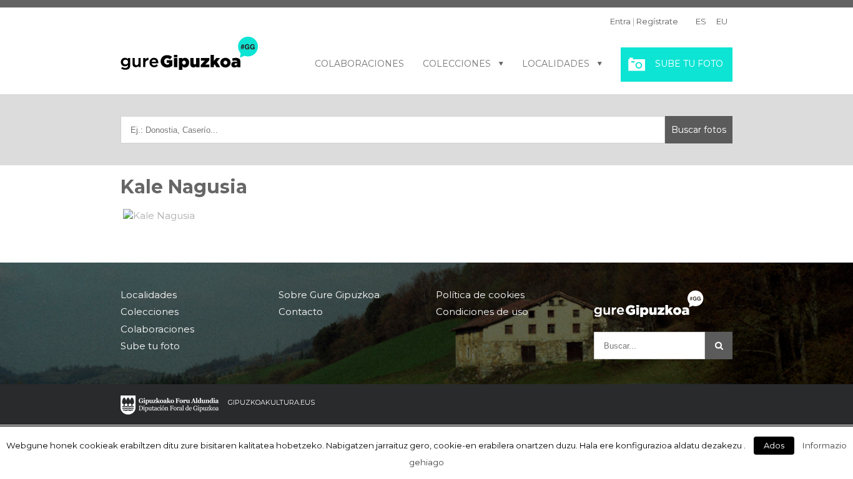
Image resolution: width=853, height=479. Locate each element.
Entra (620, 21)
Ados (774, 445)
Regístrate (657, 21)
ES (701, 21)
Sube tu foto (689, 63)
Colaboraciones (359, 63)
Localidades (555, 63)
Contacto (301, 311)
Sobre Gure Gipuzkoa (329, 295)
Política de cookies (480, 295)
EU (721, 21)
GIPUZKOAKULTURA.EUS (271, 402)
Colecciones (457, 63)
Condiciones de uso (482, 311)
